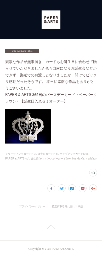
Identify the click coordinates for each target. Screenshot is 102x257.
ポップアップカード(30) (74, 154)
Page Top (51, 228)
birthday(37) (79, 158)
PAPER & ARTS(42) (17, 158)
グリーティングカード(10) (20, 154)
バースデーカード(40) (58, 158)
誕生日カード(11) (48, 154)
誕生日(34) (37, 158)
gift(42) (92, 158)
